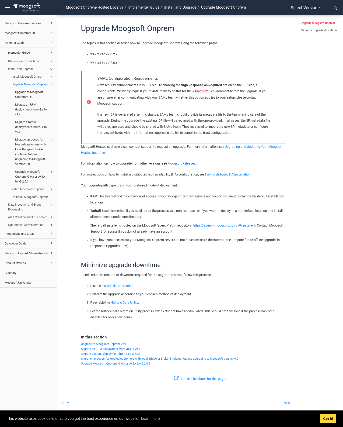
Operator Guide (14, 43)
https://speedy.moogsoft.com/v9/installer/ (224, 225)
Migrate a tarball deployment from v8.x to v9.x (31, 127)
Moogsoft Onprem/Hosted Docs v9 (94, 7)
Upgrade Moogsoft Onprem (30, 84)
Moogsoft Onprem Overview (23, 23)
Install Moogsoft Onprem (28, 76)
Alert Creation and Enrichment (27, 217)
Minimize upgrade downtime (319, 30)
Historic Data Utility (124, 302)
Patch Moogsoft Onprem (28, 189)
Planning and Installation (24, 61)
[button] (335, 8)
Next (287, 403)
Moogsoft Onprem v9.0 (20, 33)
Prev (65, 403)
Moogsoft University (18, 282)
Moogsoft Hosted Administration (26, 253)
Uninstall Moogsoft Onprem (30, 197)
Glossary (10, 273)
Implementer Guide (17, 52)
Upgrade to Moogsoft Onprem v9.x (29, 94)
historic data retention (117, 286)
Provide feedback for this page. (203, 379)
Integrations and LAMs (20, 233)
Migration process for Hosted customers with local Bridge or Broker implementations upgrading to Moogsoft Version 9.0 (30, 152)
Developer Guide (15, 243)
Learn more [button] (150, 418)
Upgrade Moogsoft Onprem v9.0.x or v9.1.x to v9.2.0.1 (30, 176)
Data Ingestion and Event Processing (24, 207)
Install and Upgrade (21, 69)
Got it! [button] (328, 418)
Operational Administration (25, 225)
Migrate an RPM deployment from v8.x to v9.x (31, 109)
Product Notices (15, 263)
